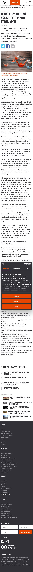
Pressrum (3, 442)
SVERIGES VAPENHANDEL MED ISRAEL (15, 377)
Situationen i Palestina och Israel (9, 462)
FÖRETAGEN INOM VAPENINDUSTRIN (14, 367)
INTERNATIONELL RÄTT (11, 388)
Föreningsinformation (6, 435)
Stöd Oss (3, 476)
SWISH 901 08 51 (5, 494)
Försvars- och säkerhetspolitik (8, 466)
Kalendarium (4, 508)
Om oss (3, 425)
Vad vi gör (4, 449)
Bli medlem (4, 481)
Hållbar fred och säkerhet (7, 464)
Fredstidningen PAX (6, 470)
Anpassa (15, 301)
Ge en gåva (4, 483)
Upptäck (7, 6)
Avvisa (16, 306)
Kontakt (3, 440)
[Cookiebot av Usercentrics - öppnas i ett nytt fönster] (24, 264)
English (3, 439)
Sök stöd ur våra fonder (6, 515)
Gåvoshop (3, 484)
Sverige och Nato (5, 457)
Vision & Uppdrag (5, 431)
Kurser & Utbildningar (6, 509)
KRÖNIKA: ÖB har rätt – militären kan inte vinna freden (17, 384)
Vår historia (4, 429)
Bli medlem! (15, 2)
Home (2, 6)
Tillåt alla (16, 296)
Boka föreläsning (5, 511)
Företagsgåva (4, 490)
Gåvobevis (3, 486)
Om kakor (3, 444)
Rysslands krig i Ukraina (7, 461)
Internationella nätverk (7, 433)
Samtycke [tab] (6, 268)
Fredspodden (4, 472)
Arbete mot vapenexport (7, 453)
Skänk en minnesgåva (6, 488)
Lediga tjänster (5, 437)
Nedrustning (14, 6)
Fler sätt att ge (4, 492)
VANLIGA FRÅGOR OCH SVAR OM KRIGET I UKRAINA (16, 373)
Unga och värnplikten (6, 468)
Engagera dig (4, 499)
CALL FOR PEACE (5, 506)
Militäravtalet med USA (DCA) (8, 459)
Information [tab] (16, 268)
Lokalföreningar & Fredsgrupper (9, 517)
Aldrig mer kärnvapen (6, 504)
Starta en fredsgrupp (6, 513)
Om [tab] (27, 268)
